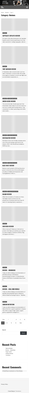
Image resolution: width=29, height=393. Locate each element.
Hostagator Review (8, 138)
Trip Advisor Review (9, 69)
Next (21, 323)
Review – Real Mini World (10, 289)
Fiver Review (20, 371)
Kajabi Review (7, 194)
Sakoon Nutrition (8, 304)
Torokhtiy (8, 355)
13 (11, 323)
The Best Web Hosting (12, 98)
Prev (4, 319)
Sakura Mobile (9, 348)
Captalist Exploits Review (11, 36)
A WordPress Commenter (8, 371)
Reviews (4, 33)
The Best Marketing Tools (13, 191)
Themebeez (18, 391)
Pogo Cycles (9, 351)
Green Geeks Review (8, 101)
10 (24, 319)
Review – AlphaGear (10, 350)
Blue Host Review (8, 165)
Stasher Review (9, 353)
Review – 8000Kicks (8, 270)
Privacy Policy (4, 384)
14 (15, 323)
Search (4, 330)
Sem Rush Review (8, 226)
